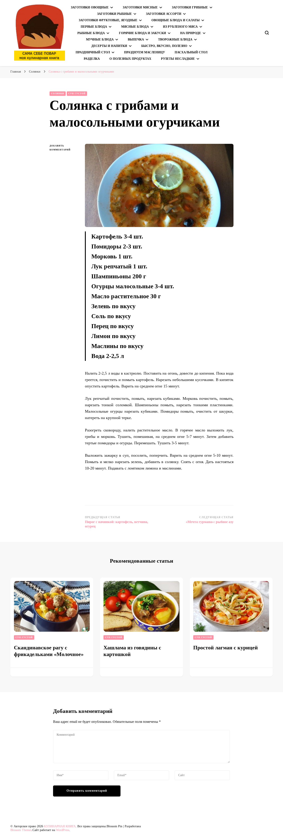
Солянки (57, 93)
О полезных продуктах (130, 58)
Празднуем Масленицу (144, 52)
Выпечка (136, 39)
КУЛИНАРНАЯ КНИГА (60, 826)
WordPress (62, 830)
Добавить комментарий (64, 148)
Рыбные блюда (91, 33)
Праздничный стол (93, 52)
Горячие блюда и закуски (142, 33)
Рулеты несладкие (178, 58)
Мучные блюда (100, 39)
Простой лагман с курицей (225, 647)
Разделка (92, 58)
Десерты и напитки (109, 46)
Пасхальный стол (191, 52)
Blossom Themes (21, 830)
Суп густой (77, 93)
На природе (190, 33)
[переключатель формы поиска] (267, 33)
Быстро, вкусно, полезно (164, 46)
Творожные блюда (175, 39)
